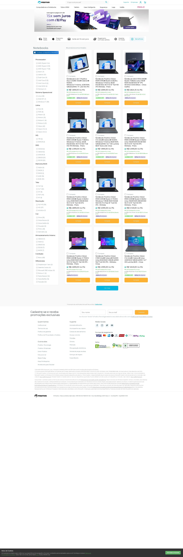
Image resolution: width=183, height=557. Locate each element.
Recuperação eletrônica (78, 348)
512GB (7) (41, 247)
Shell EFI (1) (42, 99)
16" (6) (40, 197)
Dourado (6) (42, 226)
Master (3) (41, 115)
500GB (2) (41, 142)
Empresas (134, 2)
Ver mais (107, 288)
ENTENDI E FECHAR (173, 552)
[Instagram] (102, 325)
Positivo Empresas (44, 348)
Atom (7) (41, 72)
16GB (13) (41, 167)
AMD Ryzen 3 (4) (44, 63)
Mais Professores (43, 361)
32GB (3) (41, 173)
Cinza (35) (41, 217)
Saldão (122, 7)
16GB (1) (40, 242)
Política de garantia (44, 332)
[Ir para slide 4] (94, 29)
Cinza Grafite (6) (43, 223)
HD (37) (40, 207)
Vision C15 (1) (42, 132)
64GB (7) (41, 250)
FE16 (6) (40, 112)
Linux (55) (41, 96)
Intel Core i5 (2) (43, 83)
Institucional (42, 325)
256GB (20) (42, 157)
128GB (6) (41, 152)
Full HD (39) (42, 204)
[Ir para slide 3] (92, 29)
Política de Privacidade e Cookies (141, 316)
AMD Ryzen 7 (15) (44, 69)
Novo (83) (41, 257)
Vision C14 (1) (42, 129)
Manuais (72, 345)
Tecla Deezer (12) (44, 276)
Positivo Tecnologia (44, 345)
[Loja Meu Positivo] (43, 2)
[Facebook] (97, 325)
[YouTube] (112, 325)
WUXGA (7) (42, 210)
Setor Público (42, 351)
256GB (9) (41, 245)
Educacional (42, 355)
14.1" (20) (41, 189)
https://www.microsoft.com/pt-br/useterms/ (93, 379)
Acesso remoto (75, 335)
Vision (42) (41, 126)
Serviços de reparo (76, 355)
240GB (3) (41, 155)
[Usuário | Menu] (141, 2)
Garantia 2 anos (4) (44, 267)
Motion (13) (42, 117)
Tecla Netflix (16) (43, 279)
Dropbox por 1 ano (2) (45, 264)
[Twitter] (107, 325)
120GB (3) (41, 149)
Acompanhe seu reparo (78, 328)
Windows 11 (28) (43, 102)
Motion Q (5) (42, 123)
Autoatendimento (76, 325)
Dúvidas (72, 338)
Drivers (72, 341)
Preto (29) (41, 229)
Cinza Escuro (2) (43, 220)
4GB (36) (41, 176)
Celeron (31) (42, 74)
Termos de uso (43, 328)
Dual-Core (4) (42, 77)
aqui (37, 554)
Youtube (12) (42, 282)
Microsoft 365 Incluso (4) (46, 270)
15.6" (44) (41, 195)
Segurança (103, 7)
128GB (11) (41, 239)
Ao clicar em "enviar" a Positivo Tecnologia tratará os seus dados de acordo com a (115, 316)
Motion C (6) (42, 120)
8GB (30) (41, 179)
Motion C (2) (42, 273)
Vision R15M (65, 7)
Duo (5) (40, 109)
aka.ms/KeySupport (45, 377)
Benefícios (139, 39)
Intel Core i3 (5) (43, 80)
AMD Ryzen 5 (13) (44, 66)
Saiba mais (98, 304)
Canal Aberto (74, 358)
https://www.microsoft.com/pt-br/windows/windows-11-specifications (112, 387)
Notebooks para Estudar (46, 365)
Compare (72, 76)
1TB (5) (40, 139)
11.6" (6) (40, 186)
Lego (113, 7)
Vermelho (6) (42, 232)
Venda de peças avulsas (78, 351)
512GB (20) (41, 160)
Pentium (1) (42, 89)
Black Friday (42, 358)
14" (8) (40, 192)
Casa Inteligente (89, 7)
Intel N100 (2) (42, 86)
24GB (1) (41, 170)
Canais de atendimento (77, 332)
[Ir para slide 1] (88, 29)
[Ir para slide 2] (90, 29)
